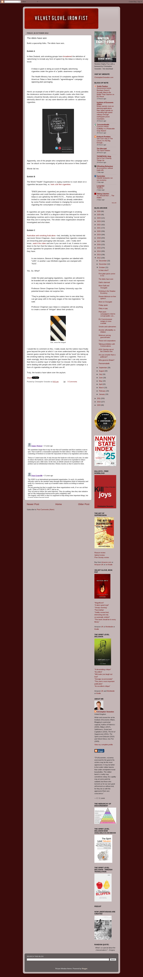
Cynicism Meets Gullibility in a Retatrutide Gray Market (106, 129)
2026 (99, 211)
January (102, 394)
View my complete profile (103, 745)
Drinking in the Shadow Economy (107, 292)
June (101, 378)
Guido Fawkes (102, 86)
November (103, 264)
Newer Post (33, 504)
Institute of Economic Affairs (105, 103)
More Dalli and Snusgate (104, 287)
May (101, 381)
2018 (99, 238)
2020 (99, 231)
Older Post (83, 504)
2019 (99, 235)
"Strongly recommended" (103, 679)
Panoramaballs (104, 363)
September (103, 368)
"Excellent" (98, 672)
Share (29, 378)
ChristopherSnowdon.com (103, 77)
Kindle (96, 629)
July (100, 374)
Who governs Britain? (106, 360)
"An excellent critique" (102, 686)
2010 (99, 402)
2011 (99, 398)
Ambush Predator (104, 137)
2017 (99, 241)
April (101, 384)
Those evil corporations (107, 341)
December (103, 261)
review (99, 553)
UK (102, 627)
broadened (67, 56)
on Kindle (109, 564)
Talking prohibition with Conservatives (107, 345)
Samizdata (101, 176)
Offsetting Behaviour (105, 166)
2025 (99, 215)
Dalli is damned (104, 282)
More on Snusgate (105, 302)
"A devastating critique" (102, 669)
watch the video (39, 243)
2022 (99, 225)
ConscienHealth (103, 125)
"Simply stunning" (100, 607)
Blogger (84, 969)
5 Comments (72, 382)
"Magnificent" (99, 603)
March (101, 387)
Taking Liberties (103, 194)
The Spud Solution (103, 150)
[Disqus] (58, 412)
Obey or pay (103, 308)
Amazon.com (106, 562)
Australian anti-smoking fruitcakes (41, 236)
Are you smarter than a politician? (107, 356)
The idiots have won (106, 279)
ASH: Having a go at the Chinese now (106, 350)
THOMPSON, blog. (104, 156)
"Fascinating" (99, 610)
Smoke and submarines (107, 327)
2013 (99, 255)
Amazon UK (98, 564)
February (102, 391)
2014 (99, 251)
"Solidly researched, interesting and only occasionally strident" (102, 614)
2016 (99, 244)
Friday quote (103, 305)
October (102, 267)
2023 (99, 221)
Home (58, 504)
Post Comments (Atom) (45, 509)
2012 (99, 258)
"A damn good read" (101, 605)
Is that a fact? (103, 270)
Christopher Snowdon (105, 712)
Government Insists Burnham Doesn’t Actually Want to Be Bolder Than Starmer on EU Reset (105, 92)
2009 (99, 405)
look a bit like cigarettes (60, 184)
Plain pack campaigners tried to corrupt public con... (107, 314)
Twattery (100, 188)
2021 (99, 228)
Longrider (100, 186)
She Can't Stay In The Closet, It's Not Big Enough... (105, 141)
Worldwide (109, 627)
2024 (99, 218)
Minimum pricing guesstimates (105, 336)
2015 (99, 248)
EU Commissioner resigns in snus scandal (105, 321)
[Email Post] (64, 382)
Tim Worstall (102, 149)
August (102, 371)
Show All (114, 202)
